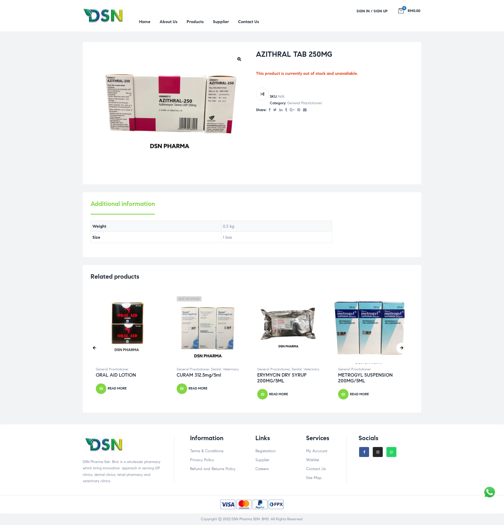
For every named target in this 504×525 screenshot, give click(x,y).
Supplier (262, 460)
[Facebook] (364, 452)
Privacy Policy (202, 460)
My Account (316, 451)
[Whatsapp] (391, 452)
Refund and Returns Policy (212, 468)
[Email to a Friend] (305, 110)
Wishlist (312, 460)
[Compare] (262, 94)
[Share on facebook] (269, 110)
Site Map (314, 477)
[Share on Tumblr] (286, 110)
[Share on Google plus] (292, 110)
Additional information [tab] (123, 204)
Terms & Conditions (206, 451)
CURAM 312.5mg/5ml (199, 375)
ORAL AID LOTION (116, 375)
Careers (262, 468)
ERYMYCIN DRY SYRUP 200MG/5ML (282, 378)
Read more (117, 388)
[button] (239, 59)
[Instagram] (378, 452)
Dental (216, 369)
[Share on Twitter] (275, 110)
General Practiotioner (304, 103)
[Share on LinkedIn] (281, 110)
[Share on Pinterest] (299, 110)
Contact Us (316, 468)
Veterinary (231, 369)
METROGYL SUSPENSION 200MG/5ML (365, 378)
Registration (265, 451)
